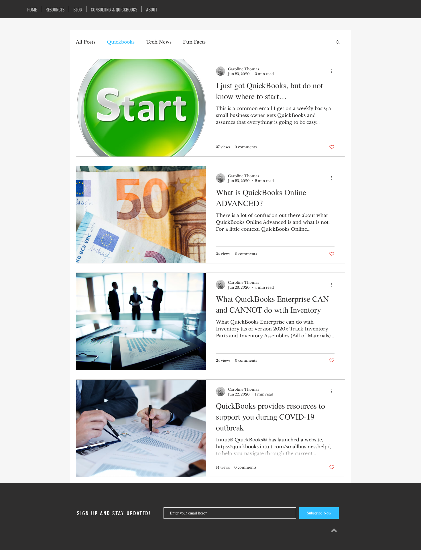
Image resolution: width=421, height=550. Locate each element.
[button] (338, 43)
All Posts (85, 42)
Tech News (159, 42)
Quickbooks (121, 42)
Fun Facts (194, 42)
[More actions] (333, 71)
